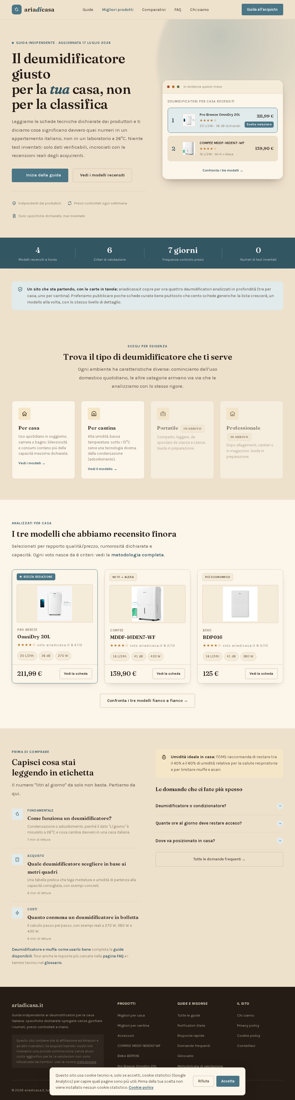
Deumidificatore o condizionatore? (191, 805)
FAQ (177, 9)
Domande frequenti (193, 1045)
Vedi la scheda (76, 674)
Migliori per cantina (133, 1025)
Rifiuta (203, 1081)
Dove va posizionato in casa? (185, 840)
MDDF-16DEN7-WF (132, 637)
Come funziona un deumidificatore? (69, 818)
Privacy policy (248, 1025)
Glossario (185, 1056)
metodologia (86, 1062)
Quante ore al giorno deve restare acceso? (199, 823)
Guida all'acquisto (262, 9)
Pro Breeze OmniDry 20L (137, 1066)
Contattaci (246, 1045)
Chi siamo (199, 9)
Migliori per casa (131, 1015)
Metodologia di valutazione (200, 1066)
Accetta (228, 1081)
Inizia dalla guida (43, 175)
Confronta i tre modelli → (223, 170)
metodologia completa (137, 555)
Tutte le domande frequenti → (219, 859)
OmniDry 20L (33, 637)
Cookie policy (248, 1035)
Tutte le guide (188, 1015)
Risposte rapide (190, 1035)
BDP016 (212, 637)
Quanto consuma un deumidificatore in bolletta (83, 917)
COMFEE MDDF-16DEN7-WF (139, 1045)
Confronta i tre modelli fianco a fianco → (147, 700)
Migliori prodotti (117, 9)
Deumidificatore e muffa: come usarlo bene (51, 949)
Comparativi (154, 9)
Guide (88, 9)
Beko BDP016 (128, 1056)
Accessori (126, 1035)
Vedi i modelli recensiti (102, 175)
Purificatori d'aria (191, 1025)
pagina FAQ (113, 956)
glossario (53, 963)
